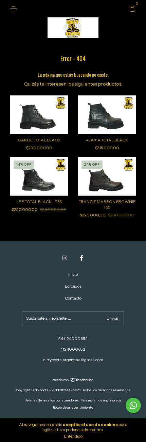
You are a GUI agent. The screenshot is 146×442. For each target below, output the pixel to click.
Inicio (73, 274)
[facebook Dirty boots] (81, 258)
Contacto (73, 298)
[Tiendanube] (73, 381)
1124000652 (73, 349)
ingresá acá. (112, 400)
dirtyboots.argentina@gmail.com (73, 359)
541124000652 (73, 338)
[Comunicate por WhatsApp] (133, 405)
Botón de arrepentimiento (73, 407)
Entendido (73, 436)
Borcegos (73, 286)
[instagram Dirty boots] (65, 258)
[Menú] (14, 9)
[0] (131, 10)
